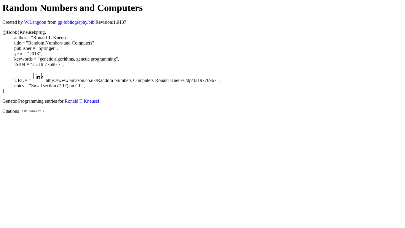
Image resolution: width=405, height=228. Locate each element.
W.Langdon (35, 22)
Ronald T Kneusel (82, 101)
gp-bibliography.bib (76, 22)
